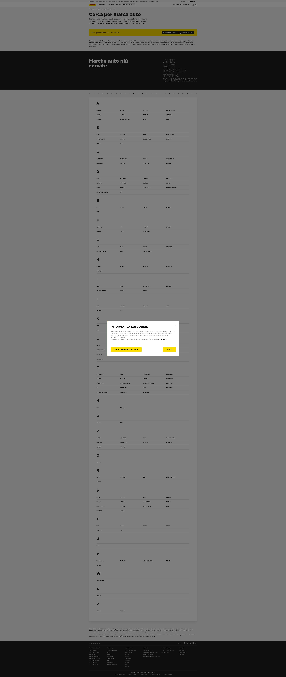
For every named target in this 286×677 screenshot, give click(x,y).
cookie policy (162, 339)
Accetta (169, 349)
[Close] (175, 325)
